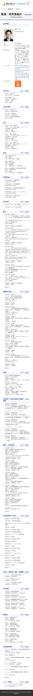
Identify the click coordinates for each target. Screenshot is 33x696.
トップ (3, 9)
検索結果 (10, 9)
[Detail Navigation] (28, 3)
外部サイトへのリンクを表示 (14, 410)
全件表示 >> (7, 287)
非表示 (26, 91)
